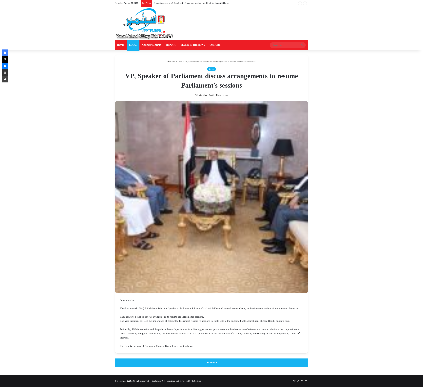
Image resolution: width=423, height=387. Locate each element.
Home (172, 62)
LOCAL (133, 45)
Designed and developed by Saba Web (184, 381)
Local (180, 62)
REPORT (171, 45)
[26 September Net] (145, 23)
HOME (120, 45)
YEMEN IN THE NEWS (192, 45)
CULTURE (215, 45)
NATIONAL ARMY (152, 45)
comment (211, 362)
